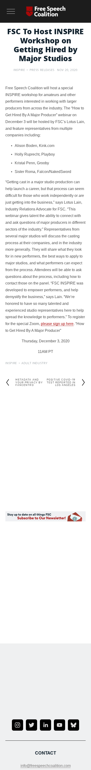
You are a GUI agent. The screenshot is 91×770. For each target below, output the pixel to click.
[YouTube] (59, 725)
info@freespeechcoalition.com (46, 766)
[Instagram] (17, 725)
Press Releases (42, 70)
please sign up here (57, 324)
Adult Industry (34, 363)
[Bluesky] (73, 725)
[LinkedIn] (45, 725)
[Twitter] (31, 725)
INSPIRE (19, 70)
